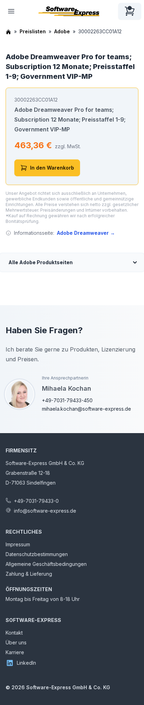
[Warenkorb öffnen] (129, 11)
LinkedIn (26, 663)
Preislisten (33, 31)
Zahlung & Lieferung (29, 574)
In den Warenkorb (52, 168)
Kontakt (14, 633)
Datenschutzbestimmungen (37, 554)
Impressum (18, 544)
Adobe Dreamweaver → (86, 233)
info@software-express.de (45, 511)
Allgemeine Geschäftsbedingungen (46, 564)
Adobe (62, 31)
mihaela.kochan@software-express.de (86, 409)
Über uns (16, 642)
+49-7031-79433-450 (67, 400)
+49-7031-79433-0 (36, 501)
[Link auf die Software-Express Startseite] (69, 11)
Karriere (15, 652)
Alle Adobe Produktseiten (40, 262)
